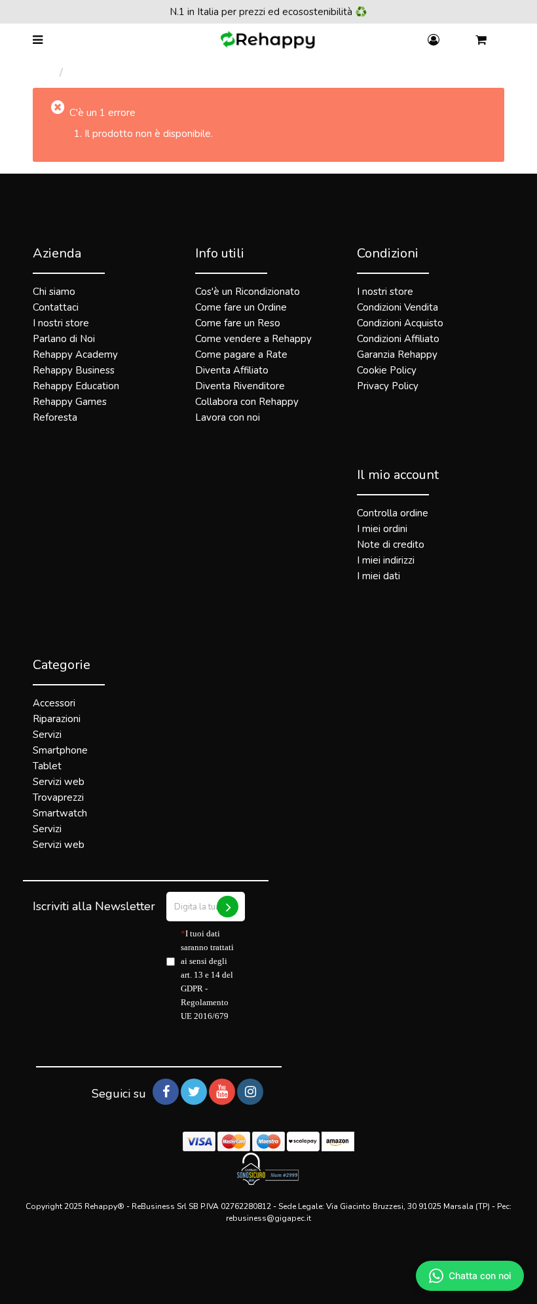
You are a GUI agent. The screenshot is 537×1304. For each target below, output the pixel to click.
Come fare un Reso (237, 323)
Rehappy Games (70, 401)
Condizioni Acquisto (400, 323)
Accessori (54, 703)
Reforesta (55, 417)
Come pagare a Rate (241, 354)
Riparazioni (57, 718)
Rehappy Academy (75, 354)
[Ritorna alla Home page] (45, 73)
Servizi (47, 734)
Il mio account (398, 475)
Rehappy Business (74, 370)
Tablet (47, 766)
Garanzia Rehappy (397, 354)
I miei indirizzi (386, 560)
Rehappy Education (76, 386)
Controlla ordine (392, 513)
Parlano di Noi (64, 338)
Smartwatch (60, 813)
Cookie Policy (387, 370)
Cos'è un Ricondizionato (247, 291)
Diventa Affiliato (231, 370)
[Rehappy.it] (269, 40)
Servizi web (58, 781)
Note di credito (390, 544)
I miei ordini (382, 528)
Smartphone (60, 750)
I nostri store (61, 323)
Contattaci (56, 307)
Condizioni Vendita (397, 307)
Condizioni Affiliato (398, 338)
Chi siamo (54, 291)
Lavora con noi (227, 417)
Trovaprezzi (58, 797)
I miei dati (378, 576)
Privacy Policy (387, 386)
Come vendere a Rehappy (253, 338)
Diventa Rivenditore (240, 386)
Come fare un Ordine (241, 307)
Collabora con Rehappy (247, 401)
